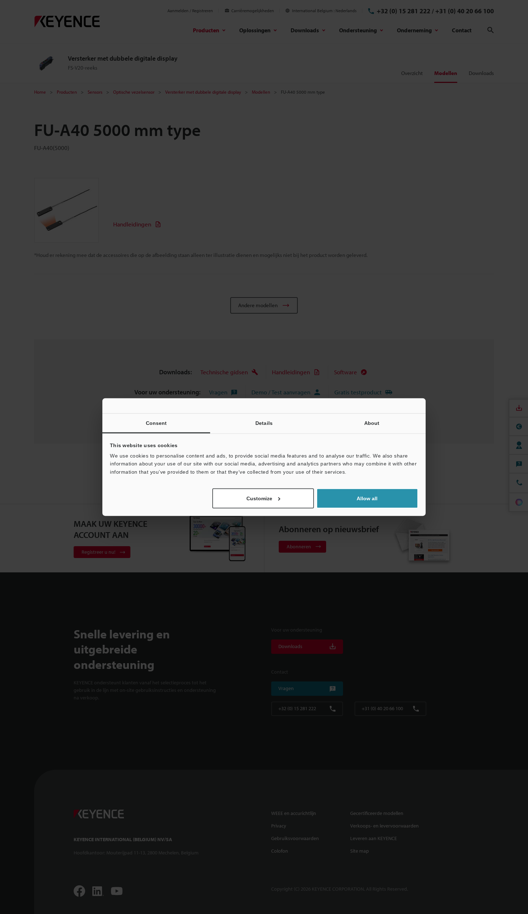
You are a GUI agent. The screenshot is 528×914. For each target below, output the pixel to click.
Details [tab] (264, 423)
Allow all (367, 498)
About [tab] (372, 423)
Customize (259, 498)
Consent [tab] (156, 423)
